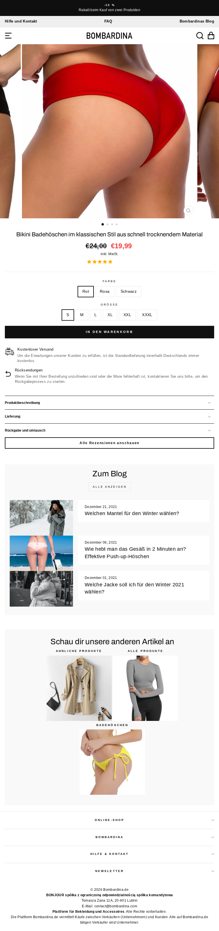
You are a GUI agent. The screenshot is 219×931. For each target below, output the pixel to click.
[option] (109, 8)
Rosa (105, 291)
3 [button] (112, 224)
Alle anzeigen (110, 486)
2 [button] (108, 224)
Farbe (109, 281)
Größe (109, 304)
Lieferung (12, 416)
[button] (100, 262)
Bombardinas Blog (197, 21)
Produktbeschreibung (22, 402)
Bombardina (110, 837)
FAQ (108, 21)
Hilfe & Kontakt (109, 853)
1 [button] (103, 224)
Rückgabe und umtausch (25, 430)
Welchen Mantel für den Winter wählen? (132, 513)
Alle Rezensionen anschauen (109, 443)
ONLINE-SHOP (109, 820)
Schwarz (129, 291)
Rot (85, 291)
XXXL (147, 315)
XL (110, 315)
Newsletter (109, 871)
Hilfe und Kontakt (21, 21)
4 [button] (117, 224)
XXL (127, 315)
